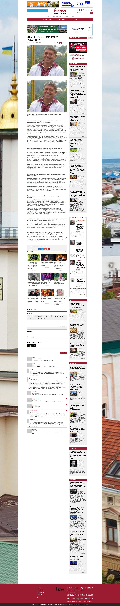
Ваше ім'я (30, 331)
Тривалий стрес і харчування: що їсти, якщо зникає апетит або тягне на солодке (77, 305)
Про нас (40, 587)
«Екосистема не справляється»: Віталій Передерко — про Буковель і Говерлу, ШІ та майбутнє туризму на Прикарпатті (78, 94)
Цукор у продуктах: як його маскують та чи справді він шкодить (77, 325)
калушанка (35, 399)
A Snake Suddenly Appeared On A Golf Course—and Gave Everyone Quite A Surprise (33, 265)
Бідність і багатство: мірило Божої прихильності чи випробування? (80, 264)
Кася (33, 357)
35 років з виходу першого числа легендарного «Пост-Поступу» (80, 282)
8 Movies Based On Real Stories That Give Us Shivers (47, 282)
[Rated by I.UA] (40, 597)
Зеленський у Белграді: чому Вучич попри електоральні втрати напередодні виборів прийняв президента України (77, 510)
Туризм (66, 16)
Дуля (31, 369)
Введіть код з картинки (34, 342)
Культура (60, 16)
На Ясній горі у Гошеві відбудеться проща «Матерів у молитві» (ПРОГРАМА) (76, 387)
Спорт (68, 19)
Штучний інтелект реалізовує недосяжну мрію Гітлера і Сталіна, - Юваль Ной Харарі (80, 225)
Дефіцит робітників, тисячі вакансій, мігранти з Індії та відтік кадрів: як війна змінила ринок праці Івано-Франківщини (78, 194)
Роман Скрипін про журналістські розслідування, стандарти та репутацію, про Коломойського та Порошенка (77, 56)
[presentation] (29, 316)
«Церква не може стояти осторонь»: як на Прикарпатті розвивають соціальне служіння (77, 368)
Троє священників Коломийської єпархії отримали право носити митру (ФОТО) (77, 429)
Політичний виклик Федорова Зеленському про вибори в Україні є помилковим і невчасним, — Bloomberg (78, 485)
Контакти (40, 589)
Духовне (71, 16)
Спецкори (40, 594)
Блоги (58, 19)
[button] (29, 316)
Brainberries (34, 270)
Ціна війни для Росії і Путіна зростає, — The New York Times (76, 558)
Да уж (34, 363)
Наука (55, 16)
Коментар (30, 313)
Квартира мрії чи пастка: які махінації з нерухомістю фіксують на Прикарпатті (78, 118)
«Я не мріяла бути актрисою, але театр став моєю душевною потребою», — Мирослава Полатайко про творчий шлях (78, 454)
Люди (47, 16)
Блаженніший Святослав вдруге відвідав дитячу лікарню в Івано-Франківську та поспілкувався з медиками (77, 407)
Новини (45, 19)
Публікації (52, 19)
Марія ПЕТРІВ (37, 246)
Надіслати (63, 352)
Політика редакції (40, 590)
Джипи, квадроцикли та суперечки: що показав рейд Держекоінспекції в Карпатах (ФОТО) (77, 68)
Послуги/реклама (40, 592)
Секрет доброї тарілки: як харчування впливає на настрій (78, 345)
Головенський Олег (80, 220)
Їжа (51, 16)
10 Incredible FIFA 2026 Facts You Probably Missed (47, 264)
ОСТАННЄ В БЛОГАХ (77, 217)
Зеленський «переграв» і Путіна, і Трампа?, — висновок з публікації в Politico (77, 534)
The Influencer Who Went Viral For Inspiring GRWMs (59, 282)
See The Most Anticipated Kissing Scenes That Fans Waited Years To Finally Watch (59, 265)
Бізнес (63, 19)
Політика (74, 19)
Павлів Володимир (80, 278)
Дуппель (32, 419)
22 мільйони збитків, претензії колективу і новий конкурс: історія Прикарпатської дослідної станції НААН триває (77, 142)
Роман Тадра (79, 260)
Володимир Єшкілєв (81, 241)
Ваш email (30, 337)
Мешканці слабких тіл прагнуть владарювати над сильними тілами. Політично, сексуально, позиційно (80, 247)
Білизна (34, 391)
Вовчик (34, 405)
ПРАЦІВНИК (33, 411)
